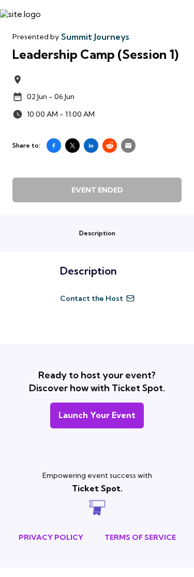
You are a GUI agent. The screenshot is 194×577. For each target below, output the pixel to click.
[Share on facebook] (54, 145)
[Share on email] (128, 145)
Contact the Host (91, 298)
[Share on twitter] (72, 145)
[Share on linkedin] (91, 145)
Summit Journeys (95, 36)
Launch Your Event (97, 415)
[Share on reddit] (109, 145)
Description (97, 233)
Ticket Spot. (97, 488)
